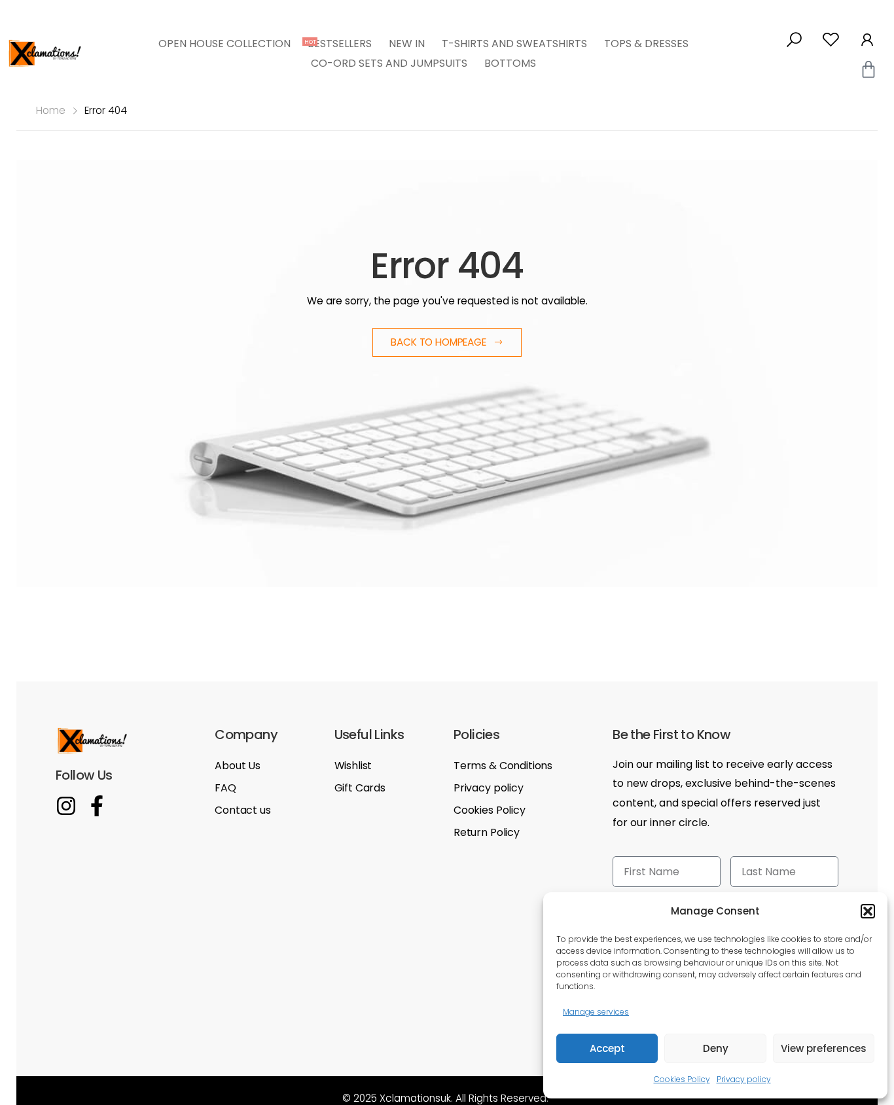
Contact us (242, 810)
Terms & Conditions (503, 765)
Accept (607, 1048)
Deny (715, 1048)
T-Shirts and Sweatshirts (514, 43)
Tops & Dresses (646, 43)
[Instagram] (66, 805)
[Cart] (868, 69)
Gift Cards (359, 787)
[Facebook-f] (96, 805)
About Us (237, 765)
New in (407, 43)
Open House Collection (228, 43)
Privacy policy (744, 1079)
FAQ (225, 787)
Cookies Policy (682, 1079)
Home (50, 110)
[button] (867, 911)
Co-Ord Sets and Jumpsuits (389, 63)
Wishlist (353, 765)
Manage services (596, 1011)
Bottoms (510, 63)
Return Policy (487, 832)
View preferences (824, 1048)
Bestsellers (340, 43)
